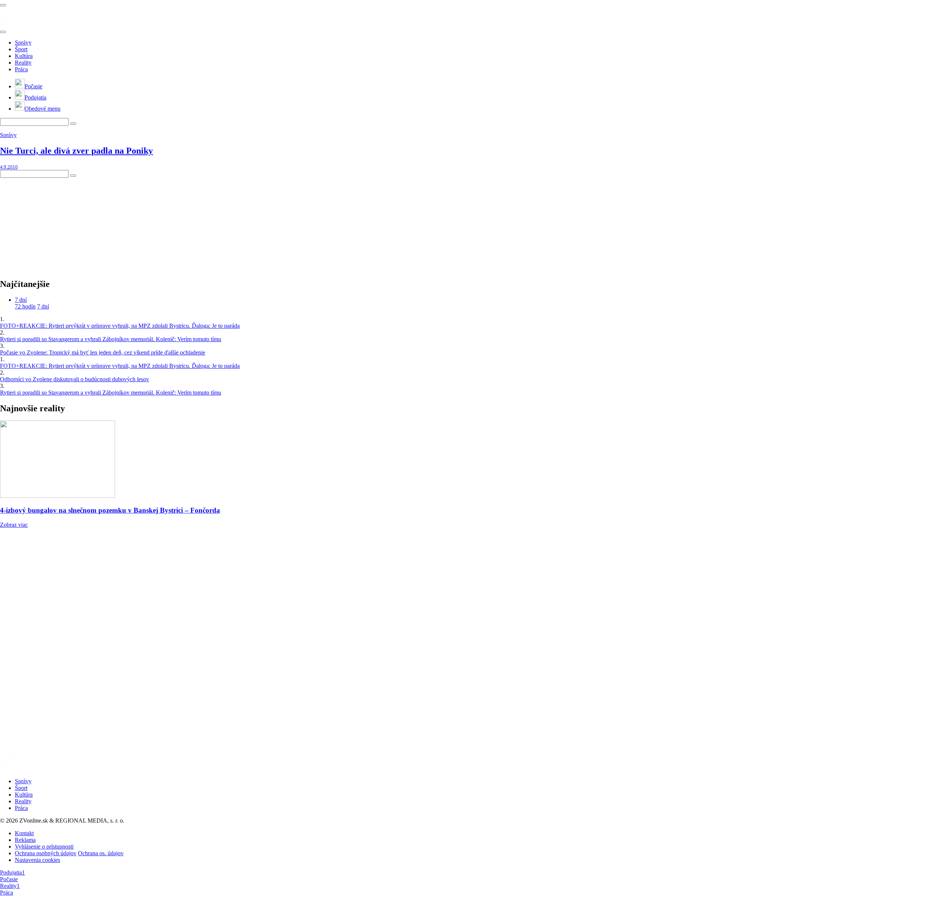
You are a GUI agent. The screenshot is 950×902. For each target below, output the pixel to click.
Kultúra (24, 56)
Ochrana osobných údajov (45, 853)
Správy (23, 42)
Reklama (25, 840)
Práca (21, 69)
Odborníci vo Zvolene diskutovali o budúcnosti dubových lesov (74, 379)
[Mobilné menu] (3, 5)
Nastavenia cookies (37, 860)
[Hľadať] (3, 32)
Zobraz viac (14, 525)
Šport (21, 49)
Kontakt (24, 833)
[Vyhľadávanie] (73, 123)
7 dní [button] (21, 300)
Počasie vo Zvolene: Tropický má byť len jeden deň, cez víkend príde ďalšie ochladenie (102, 352)
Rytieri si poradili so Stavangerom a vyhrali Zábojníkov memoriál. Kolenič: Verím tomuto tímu (110, 339)
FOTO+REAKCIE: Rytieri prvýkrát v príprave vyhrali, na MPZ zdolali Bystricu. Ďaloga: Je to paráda (120, 326)
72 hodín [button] (25, 306)
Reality (23, 62)
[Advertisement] (55, 224)
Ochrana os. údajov (101, 853)
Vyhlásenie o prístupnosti (44, 846)
